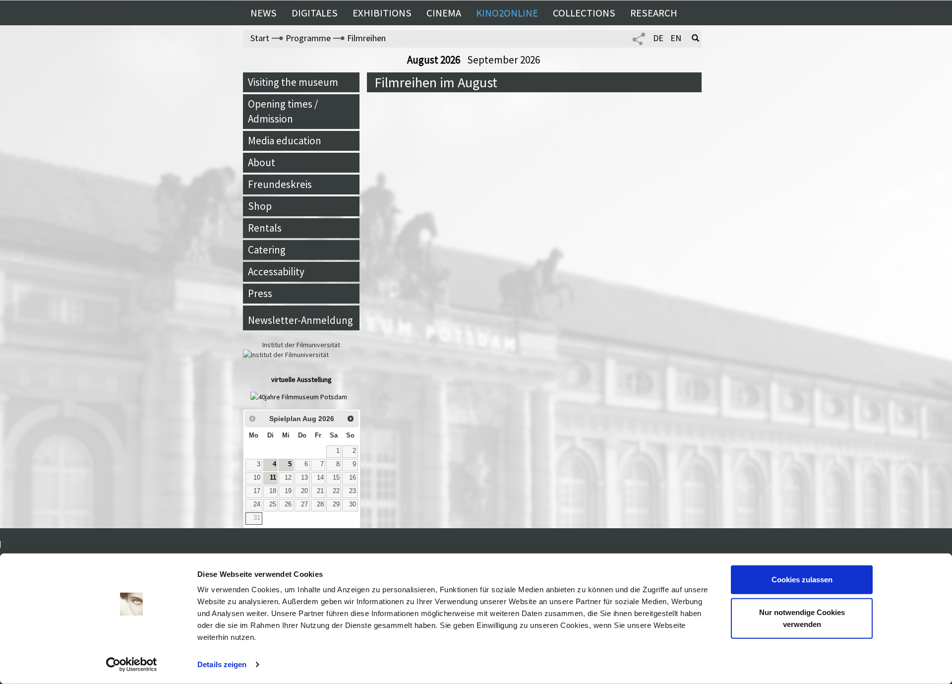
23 (352, 491)
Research (653, 12)
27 (304, 504)
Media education (284, 140)
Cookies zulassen (802, 579)
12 (288, 477)
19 (288, 491)
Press (260, 293)
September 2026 (503, 59)
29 (336, 504)
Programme (308, 38)
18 (272, 491)
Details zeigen (221, 664)
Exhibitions (382, 12)
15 (336, 477)
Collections (584, 12)
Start (259, 38)
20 (304, 491)
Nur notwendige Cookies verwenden (802, 618)
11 (273, 477)
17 (256, 491)
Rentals (265, 228)
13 (304, 477)
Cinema (443, 12)
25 (272, 504)
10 (256, 477)
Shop (260, 206)
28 (320, 504)
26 (288, 504)
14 (320, 477)
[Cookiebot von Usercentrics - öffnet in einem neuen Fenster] (131, 664)
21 (320, 491)
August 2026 (434, 59)
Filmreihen (366, 38)
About (261, 162)
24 (256, 504)
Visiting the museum (293, 82)
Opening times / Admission (283, 111)
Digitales (315, 12)
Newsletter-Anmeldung (300, 320)
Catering (267, 249)
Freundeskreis (280, 184)
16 (352, 477)
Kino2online (507, 12)
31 (256, 517)
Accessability (276, 271)
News (263, 12)
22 (336, 491)
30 (352, 504)
